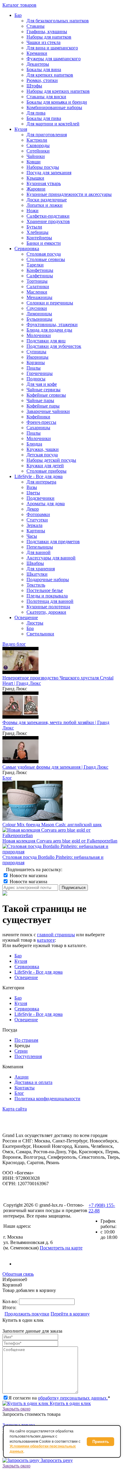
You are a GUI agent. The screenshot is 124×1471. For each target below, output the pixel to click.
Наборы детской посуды (51, 460)
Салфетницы (39, 275)
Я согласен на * (59, 1397)
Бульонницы (39, 319)
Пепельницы (39, 547)
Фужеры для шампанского (53, 58)
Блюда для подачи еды (49, 329)
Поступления (28, 1056)
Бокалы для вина (43, 69)
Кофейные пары (43, 405)
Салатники (37, 286)
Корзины (35, 362)
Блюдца (34, 443)
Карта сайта (14, 1108)
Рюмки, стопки (42, 80)
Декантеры (37, 64)
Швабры (35, 563)
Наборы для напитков (48, 36)
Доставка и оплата (33, 1082)
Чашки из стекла (43, 42)
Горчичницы (39, 373)
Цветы (33, 492)
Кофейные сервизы (46, 395)
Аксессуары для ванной (51, 557)
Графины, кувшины (46, 31)
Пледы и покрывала (47, 595)
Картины (35, 530)
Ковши (33, 161)
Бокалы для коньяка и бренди (56, 102)
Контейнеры (39, 237)
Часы (31, 536)
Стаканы (35, 26)
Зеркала (34, 525)
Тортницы (37, 281)
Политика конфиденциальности (47, 1098)
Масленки (36, 292)
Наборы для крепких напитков (58, 91)
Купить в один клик (69, 1403)
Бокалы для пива (43, 118)
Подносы (35, 378)
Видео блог (14, 644)
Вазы (31, 487)
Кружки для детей (45, 465)
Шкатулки (37, 574)
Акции (21, 1076)
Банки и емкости (43, 243)
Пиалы (33, 367)
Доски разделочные (46, 199)
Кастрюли (36, 140)
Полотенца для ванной (49, 601)
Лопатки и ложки (44, 205)
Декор (32, 509)
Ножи (32, 210)
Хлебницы (37, 232)
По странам (26, 1040)
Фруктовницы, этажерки (52, 324)
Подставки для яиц (46, 340)
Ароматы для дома (45, 503)
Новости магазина (27, 875)
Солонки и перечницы (49, 302)
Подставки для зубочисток (53, 346)
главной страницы (56, 934)
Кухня (20, 961)
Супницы (36, 351)
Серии (21, 1051)
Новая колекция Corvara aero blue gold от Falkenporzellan (59, 840)
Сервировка (26, 966)
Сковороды (38, 145)
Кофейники (38, 416)
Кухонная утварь (43, 183)
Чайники (35, 156)
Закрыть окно (16, 1408)
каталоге (46, 940)
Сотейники (38, 150)
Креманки (36, 53)
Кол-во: (10, 1301)
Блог (7, 777)
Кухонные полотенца (48, 606)
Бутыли (34, 226)
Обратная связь (18, 1274)
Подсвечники (40, 498)
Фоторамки (38, 514)
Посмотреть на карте (61, 1247)
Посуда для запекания (48, 172)
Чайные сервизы (43, 389)
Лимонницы (39, 313)
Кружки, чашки (42, 449)
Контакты (24, 1087)
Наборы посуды (42, 167)
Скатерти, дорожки (46, 612)
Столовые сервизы (45, 259)
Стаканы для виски (46, 96)
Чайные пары (40, 400)
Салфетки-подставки (48, 216)
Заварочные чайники (48, 411)
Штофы (34, 85)
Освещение (26, 977)
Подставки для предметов (53, 541)
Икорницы (37, 357)
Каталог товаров (19, 5)
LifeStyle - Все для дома (38, 972)
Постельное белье (44, 590)
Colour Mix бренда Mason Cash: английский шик (52, 824)
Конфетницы (39, 270)
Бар (18, 955)
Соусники (36, 308)
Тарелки (35, 264)
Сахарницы (38, 427)
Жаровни (35, 188)
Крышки (35, 178)
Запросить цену (56, 1460)
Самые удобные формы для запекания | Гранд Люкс (55, 767)
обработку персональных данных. (73, 1397)
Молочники (38, 335)
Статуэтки (37, 519)
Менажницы (39, 297)
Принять (100, 1441)
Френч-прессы (41, 422)
